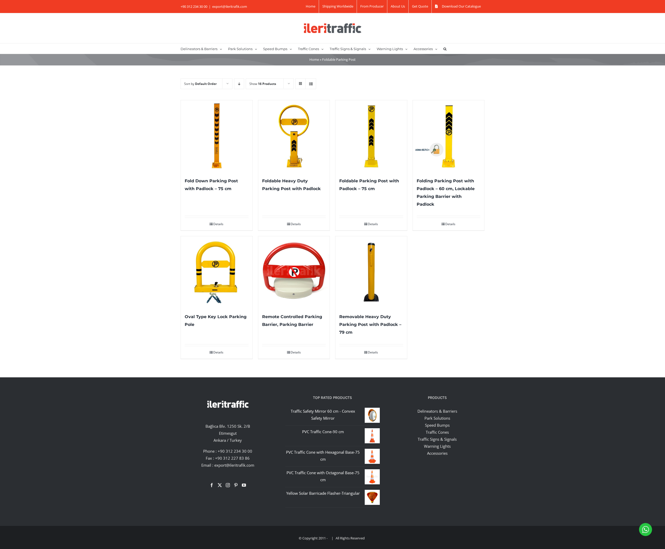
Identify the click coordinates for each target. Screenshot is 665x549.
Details (218, 224)
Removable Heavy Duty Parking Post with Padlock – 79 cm (370, 324)
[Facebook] (212, 485)
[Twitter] (220, 485)
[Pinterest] (236, 485)
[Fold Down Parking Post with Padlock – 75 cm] (216, 136)
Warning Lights (437, 446)
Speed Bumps (437, 425)
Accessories (437, 453)
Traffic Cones (437, 432)
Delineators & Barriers (437, 411)
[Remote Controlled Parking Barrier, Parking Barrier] (294, 272)
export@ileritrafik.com (229, 6)
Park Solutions (437, 418)
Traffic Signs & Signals (437, 439)
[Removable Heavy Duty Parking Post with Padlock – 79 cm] (371, 272)
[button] (445, 48)
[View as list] (311, 84)
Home (314, 59)
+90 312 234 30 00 (235, 451)
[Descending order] (239, 83)
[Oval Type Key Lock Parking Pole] (216, 272)
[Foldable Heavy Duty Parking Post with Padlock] (294, 136)
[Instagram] (228, 485)
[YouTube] (244, 485)
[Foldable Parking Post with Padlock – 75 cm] (371, 136)
